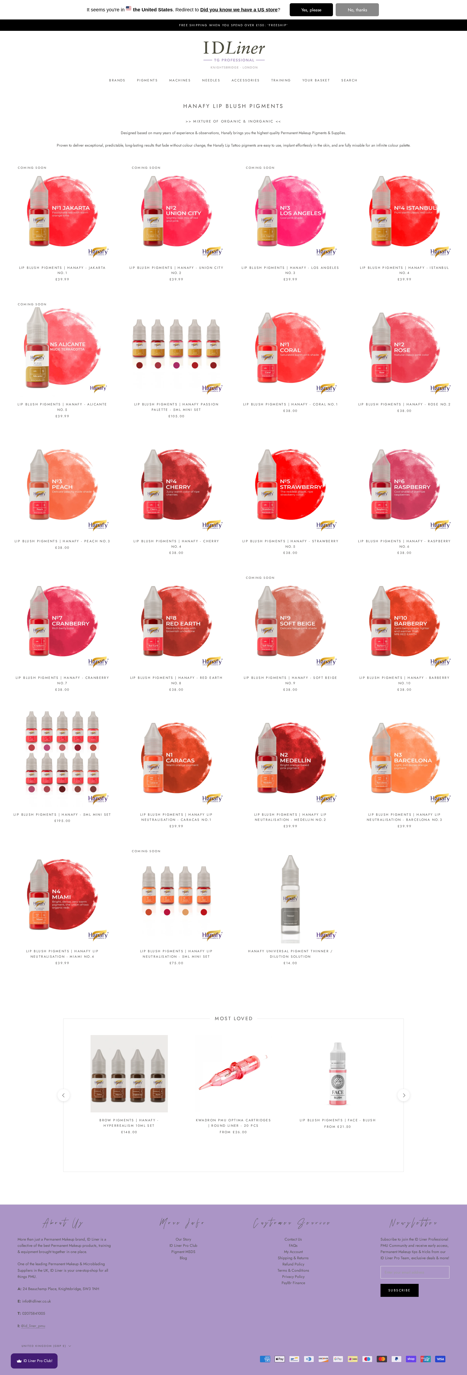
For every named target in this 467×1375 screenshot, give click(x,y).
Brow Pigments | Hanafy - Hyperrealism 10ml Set (129, 1123)
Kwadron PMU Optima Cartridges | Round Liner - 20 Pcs (233, 1123)
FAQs (293, 1245)
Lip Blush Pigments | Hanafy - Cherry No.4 (176, 544)
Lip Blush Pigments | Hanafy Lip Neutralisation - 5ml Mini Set (176, 954)
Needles (211, 80)
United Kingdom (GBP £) (44, 1346)
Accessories (246, 80)
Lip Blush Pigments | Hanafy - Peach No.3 (62, 541)
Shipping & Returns (293, 1258)
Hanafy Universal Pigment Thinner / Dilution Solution (290, 954)
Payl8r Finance (293, 1282)
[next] (403, 1095)
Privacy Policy (293, 1276)
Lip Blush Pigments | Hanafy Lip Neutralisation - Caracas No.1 (176, 817)
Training (281, 80)
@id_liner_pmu (33, 1325)
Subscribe (399, 1290)
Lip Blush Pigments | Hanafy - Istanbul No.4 (404, 270)
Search (349, 80)
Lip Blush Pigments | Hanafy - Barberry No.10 (404, 680)
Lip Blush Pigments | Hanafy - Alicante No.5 (62, 407)
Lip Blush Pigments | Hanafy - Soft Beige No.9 (291, 680)
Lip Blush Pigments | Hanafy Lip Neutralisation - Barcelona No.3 (404, 817)
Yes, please (311, 10)
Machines (180, 80)
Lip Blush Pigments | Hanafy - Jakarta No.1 (62, 270)
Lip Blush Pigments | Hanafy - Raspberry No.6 (404, 544)
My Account (293, 1251)
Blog (183, 1258)
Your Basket (316, 80)
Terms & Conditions (293, 1270)
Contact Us (293, 1239)
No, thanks (357, 10)
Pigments (147, 80)
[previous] (63, 1095)
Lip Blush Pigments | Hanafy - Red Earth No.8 (176, 680)
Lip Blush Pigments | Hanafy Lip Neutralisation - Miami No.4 (62, 954)
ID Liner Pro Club (183, 1245)
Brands (117, 80)
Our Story (183, 1239)
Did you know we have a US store (239, 9)
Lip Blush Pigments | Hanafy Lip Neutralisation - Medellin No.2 (290, 817)
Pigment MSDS (183, 1251)
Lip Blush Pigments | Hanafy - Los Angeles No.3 (290, 270)
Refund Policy (293, 1264)
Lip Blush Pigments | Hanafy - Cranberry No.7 (62, 680)
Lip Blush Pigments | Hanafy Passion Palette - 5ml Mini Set (176, 407)
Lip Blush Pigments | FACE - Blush (338, 1120)
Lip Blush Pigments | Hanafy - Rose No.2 (404, 404)
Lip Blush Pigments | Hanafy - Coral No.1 (290, 404)
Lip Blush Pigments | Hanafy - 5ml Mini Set (62, 814)
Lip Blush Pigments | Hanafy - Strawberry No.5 (290, 544)
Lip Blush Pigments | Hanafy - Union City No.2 (176, 270)
